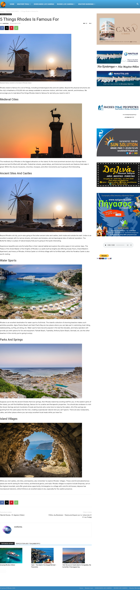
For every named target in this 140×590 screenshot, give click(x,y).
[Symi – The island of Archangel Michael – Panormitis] (45, 555)
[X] (7, 28)
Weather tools (23, 4)
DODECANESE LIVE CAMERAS (44, 4)
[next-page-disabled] (4, 571)
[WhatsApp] (16, 28)
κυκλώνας (5, 23)
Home (12, 4)
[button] (137, 4)
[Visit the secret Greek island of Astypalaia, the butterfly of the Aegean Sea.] (77, 555)
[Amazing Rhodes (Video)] (14, 555)
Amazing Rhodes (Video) (7, 565)
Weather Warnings (86, 4)
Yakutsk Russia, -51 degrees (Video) (12, 515)
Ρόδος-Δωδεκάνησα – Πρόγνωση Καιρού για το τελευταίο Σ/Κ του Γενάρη (70, 516)
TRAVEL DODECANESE (12, 11)
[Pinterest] (11, 28)
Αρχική (2, 11)
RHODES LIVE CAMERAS (65, 4)
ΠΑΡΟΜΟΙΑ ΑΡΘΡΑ (7, 543)
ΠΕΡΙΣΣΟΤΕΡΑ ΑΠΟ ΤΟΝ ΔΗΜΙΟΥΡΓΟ (28, 543)
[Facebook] (2, 28)
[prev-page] (1, 571)
